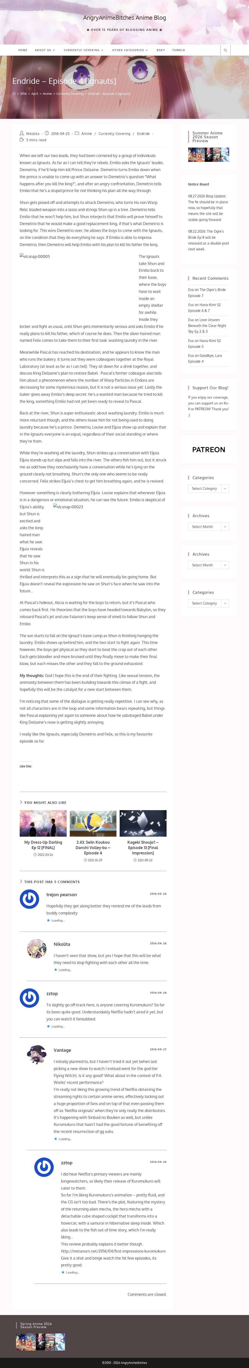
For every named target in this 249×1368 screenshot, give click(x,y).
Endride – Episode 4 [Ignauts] (109, 94)
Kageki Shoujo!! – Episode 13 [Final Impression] (143, 848)
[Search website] (225, 50)
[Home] (14, 94)
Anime (86, 134)
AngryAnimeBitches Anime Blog (124, 17)
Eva (191, 290)
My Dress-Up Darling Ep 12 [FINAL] (43, 845)
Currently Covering (115, 134)
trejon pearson (61, 894)
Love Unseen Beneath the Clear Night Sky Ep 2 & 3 (207, 326)
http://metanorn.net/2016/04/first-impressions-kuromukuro (113, 1251)
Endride (143, 134)
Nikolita (33, 134)
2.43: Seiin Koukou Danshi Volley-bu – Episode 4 (93, 848)
